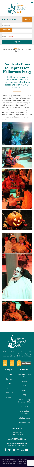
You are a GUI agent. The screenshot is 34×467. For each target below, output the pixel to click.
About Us (9, 393)
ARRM (24, 381)
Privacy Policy (22, 461)
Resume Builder (24, 422)
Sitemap (14, 461)
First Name (6, 25)
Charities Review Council (24, 375)
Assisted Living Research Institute (25, 401)
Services (9, 379)
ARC (24, 395)
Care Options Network (24, 412)
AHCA (24, 386)
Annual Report (6, 461)
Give (9, 383)
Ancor (24, 390)
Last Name (6, 30)
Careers (9, 388)
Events (16, 48)
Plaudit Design (22, 463)
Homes (9, 374)
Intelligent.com (24, 418)
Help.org (24, 406)
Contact (9, 397)
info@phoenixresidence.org (17, 439)
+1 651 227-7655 (17, 438)
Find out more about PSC (16, 445)
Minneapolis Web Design (9, 463)
